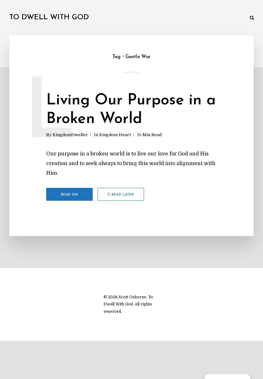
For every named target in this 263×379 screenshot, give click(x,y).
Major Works (67, 18)
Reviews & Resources (197, 18)
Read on (69, 195)
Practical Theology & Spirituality (112, 18)
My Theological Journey (30, 18)
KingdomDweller (70, 134)
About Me (233, 18)
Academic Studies (161, 18)
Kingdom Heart (115, 134)
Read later (123, 195)
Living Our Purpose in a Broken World (131, 110)
